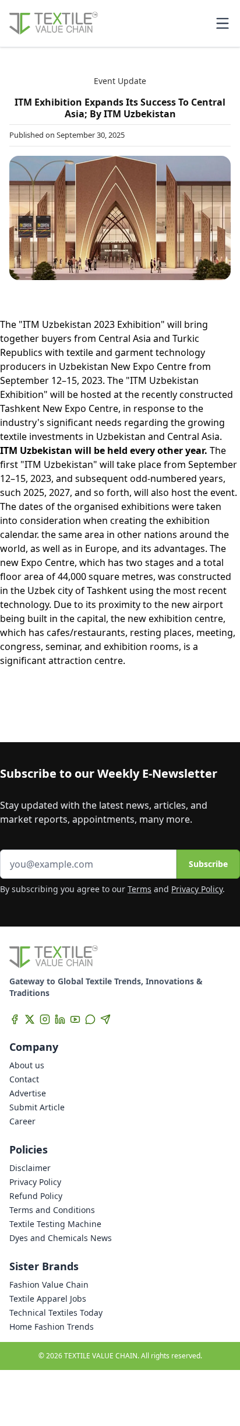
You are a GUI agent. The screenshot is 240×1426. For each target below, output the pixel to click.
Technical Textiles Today (56, 1312)
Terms (139, 888)
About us (26, 1065)
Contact (24, 1079)
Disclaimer (30, 1167)
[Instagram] (45, 1019)
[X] (29, 1019)
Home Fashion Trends (51, 1326)
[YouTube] (75, 1019)
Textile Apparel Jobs (47, 1298)
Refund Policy (35, 1195)
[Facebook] (14, 1019)
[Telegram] (105, 1019)
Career (22, 1121)
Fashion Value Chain (49, 1284)
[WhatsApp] (90, 1019)
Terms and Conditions (52, 1209)
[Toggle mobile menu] (222, 23)
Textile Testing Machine (55, 1223)
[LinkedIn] (60, 1019)
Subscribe (208, 863)
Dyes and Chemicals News (60, 1237)
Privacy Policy (197, 888)
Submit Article (37, 1107)
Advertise (27, 1093)
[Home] (53, 23)
